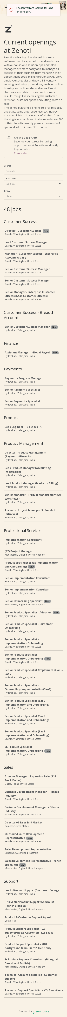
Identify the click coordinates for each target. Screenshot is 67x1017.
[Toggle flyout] (60, 184)
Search (8, 165)
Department (11, 178)
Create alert (21, 153)
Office (7, 190)
